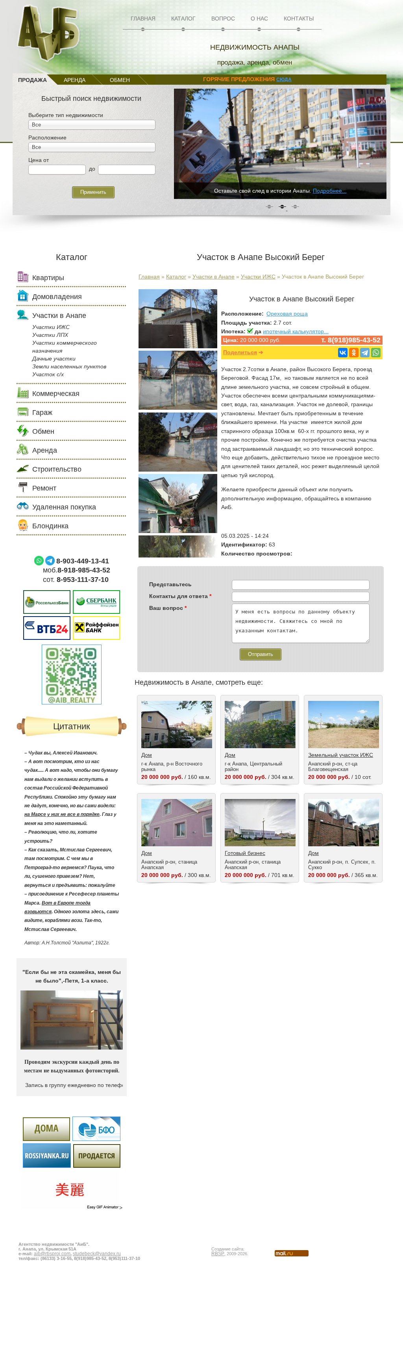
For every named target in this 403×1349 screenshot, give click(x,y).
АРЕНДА (74, 80)
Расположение (47, 137)
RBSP (217, 1253)
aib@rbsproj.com (52, 1253)
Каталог (183, 18)
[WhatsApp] (376, 352)
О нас (259, 18)
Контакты (299, 18)
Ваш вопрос (168, 608)
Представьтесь (170, 584)
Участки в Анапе (213, 276)
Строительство (56, 469)
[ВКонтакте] (343, 352)
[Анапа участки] (178, 531)
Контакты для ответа (180, 596)
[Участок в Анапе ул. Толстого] (178, 408)
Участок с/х (48, 374)
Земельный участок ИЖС (340, 755)
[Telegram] (365, 352)
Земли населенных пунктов (69, 366)
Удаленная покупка (64, 507)
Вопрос (223, 18)
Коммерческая (55, 394)
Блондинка (50, 526)
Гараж (42, 412)
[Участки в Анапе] (178, 469)
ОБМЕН (120, 80)
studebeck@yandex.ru (97, 1253)
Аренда (44, 450)
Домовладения (57, 297)
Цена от (38, 160)
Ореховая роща (287, 313)
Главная (143, 18)
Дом (146, 755)
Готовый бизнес (245, 853)
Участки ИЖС (258, 276)
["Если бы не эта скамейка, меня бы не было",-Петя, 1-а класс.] (71, 1047)
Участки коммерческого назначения (64, 347)
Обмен (43, 431)
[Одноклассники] (354, 352)
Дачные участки (54, 358)
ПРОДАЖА (32, 80)
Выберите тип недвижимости (65, 115)
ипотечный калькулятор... (296, 331)
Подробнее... (330, 191)
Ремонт (44, 488)
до (92, 168)
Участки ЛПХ (50, 335)
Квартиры (48, 278)
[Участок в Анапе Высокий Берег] (178, 346)
